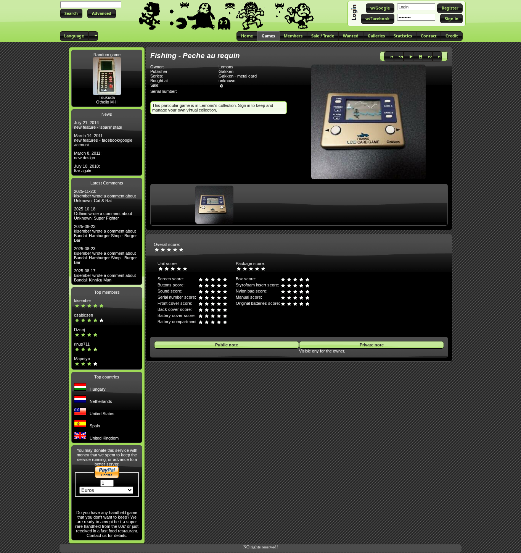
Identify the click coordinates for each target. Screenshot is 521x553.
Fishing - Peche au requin (195, 56)
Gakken (226, 71)
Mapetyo (82, 358)
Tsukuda (107, 97)
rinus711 (82, 344)
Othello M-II (106, 102)
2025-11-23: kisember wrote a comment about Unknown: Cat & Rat (105, 196)
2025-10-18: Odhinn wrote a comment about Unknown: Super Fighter (103, 213)
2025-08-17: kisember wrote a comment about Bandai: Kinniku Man (105, 275)
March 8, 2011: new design (87, 155)
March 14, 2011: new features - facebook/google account (103, 140)
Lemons (226, 67)
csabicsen (83, 315)
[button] (71, 13)
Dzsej (79, 329)
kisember (82, 300)
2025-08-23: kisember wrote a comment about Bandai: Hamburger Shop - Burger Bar (105, 233)
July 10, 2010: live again (87, 168)
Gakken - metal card (238, 76)
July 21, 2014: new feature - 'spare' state (98, 124)
